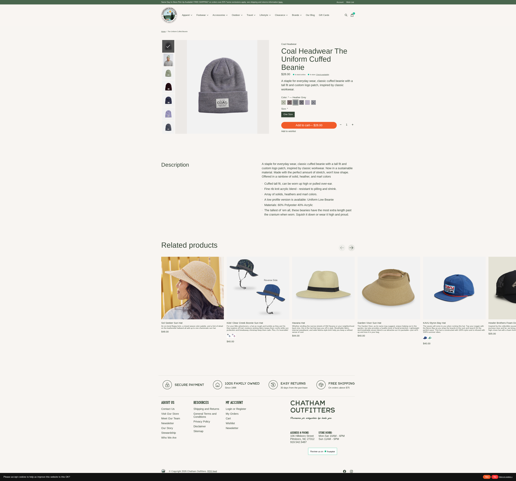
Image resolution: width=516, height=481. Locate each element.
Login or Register (236, 408)
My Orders (232, 413)
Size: (284, 109)
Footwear (201, 15)
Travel (250, 15)
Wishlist (230, 423)
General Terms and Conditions (205, 415)
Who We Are (168, 437)
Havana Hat (298, 322)
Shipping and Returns (206, 408)
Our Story (167, 428)
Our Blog (310, 15)
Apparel (186, 15)
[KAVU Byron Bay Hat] (454, 288)
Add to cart (309, 125)
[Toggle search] (346, 15)
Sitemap (198, 431)
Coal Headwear (289, 44)
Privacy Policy (202, 421)
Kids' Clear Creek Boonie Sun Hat (245, 322)
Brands (295, 15)
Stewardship (168, 432)
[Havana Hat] (323, 288)
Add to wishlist (288, 131)
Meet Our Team (170, 418)
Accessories (219, 15)
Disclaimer (200, 426)
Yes (487, 477)
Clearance (280, 15)
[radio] (283, 102)
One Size (288, 114)
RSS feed (212, 471)
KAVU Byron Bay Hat (434, 322)
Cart (228, 418)
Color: (293, 97)
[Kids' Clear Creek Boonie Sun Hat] (258, 288)
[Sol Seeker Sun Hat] (192, 288)
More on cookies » (506, 477)
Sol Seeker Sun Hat (171, 322)
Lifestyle (264, 15)
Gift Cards (324, 15)
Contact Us (168, 408)
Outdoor (236, 15)
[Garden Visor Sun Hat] (389, 288)
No (495, 477)
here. (281, 2)
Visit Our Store (170, 413)
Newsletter (167, 423)
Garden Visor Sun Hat (369, 322)
